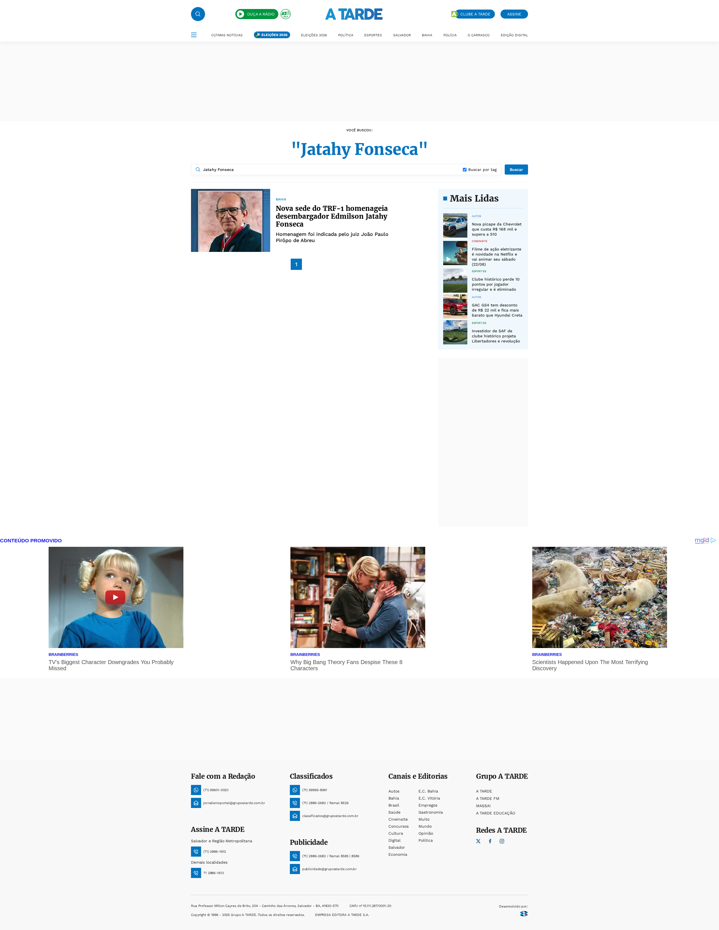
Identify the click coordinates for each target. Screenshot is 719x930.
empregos (427, 805)
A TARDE (484, 791)
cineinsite (398, 819)
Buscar (516, 169)
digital (394, 840)
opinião (425, 833)
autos (393, 791)
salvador (396, 847)
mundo (425, 826)
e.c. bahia (428, 791)
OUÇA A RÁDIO (260, 14)
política (425, 840)
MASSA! (483, 805)
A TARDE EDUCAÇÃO (495, 813)
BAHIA (427, 35)
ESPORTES (373, 35)
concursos (398, 826)
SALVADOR (402, 35)
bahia (393, 798)
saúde (394, 812)
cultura (395, 833)
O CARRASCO (479, 35)
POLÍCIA (450, 35)
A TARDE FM (487, 798)
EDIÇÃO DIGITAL (514, 35)
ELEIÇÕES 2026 (274, 35)
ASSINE (514, 14)
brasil (393, 805)
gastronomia (430, 812)
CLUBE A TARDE (475, 14)
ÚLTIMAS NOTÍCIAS (227, 35)
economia (397, 854)
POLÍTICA (345, 35)
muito (423, 819)
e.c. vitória (429, 798)
